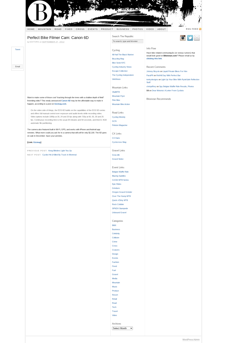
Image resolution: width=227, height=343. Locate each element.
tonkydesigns (152, 79)
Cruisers (116, 250)
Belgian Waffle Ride (120, 172)
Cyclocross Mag (119, 142)
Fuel (114, 270)
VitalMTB (116, 92)
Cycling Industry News (122, 67)
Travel (115, 311)
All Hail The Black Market (123, 55)
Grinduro (116, 188)
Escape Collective (120, 71)
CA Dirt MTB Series (120, 180)
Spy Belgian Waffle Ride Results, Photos (176, 86)
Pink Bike (116, 100)
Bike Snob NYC (118, 63)
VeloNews (116, 79)
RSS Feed (192, 29)
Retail (114, 299)
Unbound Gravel (119, 212)
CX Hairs (116, 138)
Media (114, 278)
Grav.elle (116, 155)
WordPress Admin (191, 339)
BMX (114, 225)
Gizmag (37, 142)
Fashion (115, 262)
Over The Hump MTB (121, 196)
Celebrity (116, 233)
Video (150, 29)
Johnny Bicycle (153, 71)
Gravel (115, 274)
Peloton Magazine (119, 125)
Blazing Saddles (119, 176)
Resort (115, 295)
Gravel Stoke (117, 159)
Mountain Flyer (118, 96)
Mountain (44, 29)
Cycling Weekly (118, 117)
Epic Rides (116, 184)
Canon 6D (66, 101)
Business (123, 29)
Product (107, 29)
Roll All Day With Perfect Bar (168, 75)
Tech (114, 307)
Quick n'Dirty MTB (120, 200)
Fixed (69, 29)
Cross (80, 29)
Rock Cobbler (118, 204)
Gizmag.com (60, 104)
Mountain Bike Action (121, 104)
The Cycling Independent (123, 75)
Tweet (17, 49)
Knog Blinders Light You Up (60, 151)
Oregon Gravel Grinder (122, 192)
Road (58, 29)
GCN (114, 121)
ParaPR (149, 75)
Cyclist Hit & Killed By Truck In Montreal (59, 155)
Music (114, 287)
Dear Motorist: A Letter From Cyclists (168, 90)
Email (17, 66)
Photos (137, 29)
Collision (115, 237)
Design (115, 254)
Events (93, 29)
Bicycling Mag (118, 59)
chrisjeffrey (151, 86)
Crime (114, 242)
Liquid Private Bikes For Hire (175, 71)
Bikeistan (113, 13)
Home (31, 29)
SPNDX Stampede (120, 208)
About (161, 29)
